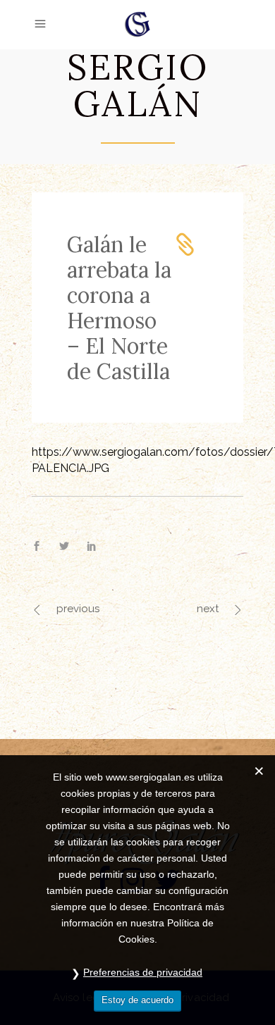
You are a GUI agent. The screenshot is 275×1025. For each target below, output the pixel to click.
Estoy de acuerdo (137, 1000)
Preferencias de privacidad (142, 972)
